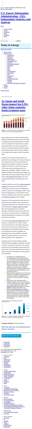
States (5, 380)
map (8, 68)
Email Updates (8, 425)
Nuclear (6, 362)
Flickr (5, 422)
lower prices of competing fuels (17, 220)
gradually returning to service (20, 206)
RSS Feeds (7, 427)
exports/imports (11, 71)
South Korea (11, 329)
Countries (6, 381)
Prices (5, 84)
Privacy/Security (8, 399)
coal (8, 74)
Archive (6, 86)
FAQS (7, 90)
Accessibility (7, 402)
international (10, 73)
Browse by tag (7, 53)
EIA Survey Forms (9, 392)
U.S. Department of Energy (11, 412)
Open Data (7, 343)
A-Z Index (6, 387)
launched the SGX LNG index (15, 286)
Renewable (7, 361)
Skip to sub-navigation (6, 9)
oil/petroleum (10, 59)
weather (9, 77)
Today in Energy (8, 377)
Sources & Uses (8, 29)
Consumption (7, 365)
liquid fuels (10, 55)
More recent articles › (11, 335)
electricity (9, 58)
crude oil (9, 62)
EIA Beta (6, 393)
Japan (13, 327)
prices (8, 67)
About (5, 87)
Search (18, 41)
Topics (5, 30)
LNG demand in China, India (13, 176)
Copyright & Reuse (9, 400)
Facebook (6, 418)
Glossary (3, 90)
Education (6, 35)
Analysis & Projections (10, 371)
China (6, 327)
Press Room (7, 345)
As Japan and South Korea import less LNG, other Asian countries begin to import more (15, 106)
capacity (9, 81)
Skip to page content (6, 49)
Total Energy (7, 367)
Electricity (6, 364)
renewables (10, 76)
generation (10, 65)
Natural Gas (7, 359)
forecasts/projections (12, 79)
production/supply (12, 61)
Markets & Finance (9, 374)
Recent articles (7, 52)
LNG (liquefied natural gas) (23, 327)
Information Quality (9, 403)
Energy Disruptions (9, 375)
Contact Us (7, 346)
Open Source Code (9, 394)
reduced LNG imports (9, 197)
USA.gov (6, 413)
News (5, 36)
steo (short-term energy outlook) (16, 83)
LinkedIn (6, 424)
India (10, 327)
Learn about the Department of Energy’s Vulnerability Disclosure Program (14, 407)
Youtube (6, 421)
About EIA (7, 342)
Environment (7, 372)
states (8, 70)
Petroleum (6, 356)
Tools (5, 33)
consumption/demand (13, 64)
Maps (5, 383)
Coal (5, 358)
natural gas (10, 56)
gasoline (9, 80)
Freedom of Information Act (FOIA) (13, 405)
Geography (7, 32)
